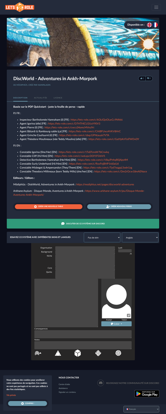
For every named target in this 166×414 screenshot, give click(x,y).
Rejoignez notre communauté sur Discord (132, 383)
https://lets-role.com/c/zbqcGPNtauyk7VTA (84, 135)
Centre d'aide (64, 384)
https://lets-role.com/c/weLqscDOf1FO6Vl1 (80, 156)
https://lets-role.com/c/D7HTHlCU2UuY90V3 (74, 123)
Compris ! (29, 403)
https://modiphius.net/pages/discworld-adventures (105, 184)
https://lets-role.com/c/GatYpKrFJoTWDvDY (114, 139)
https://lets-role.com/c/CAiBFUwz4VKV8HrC (95, 131)
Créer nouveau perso (121, 206)
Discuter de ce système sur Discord (85, 224)
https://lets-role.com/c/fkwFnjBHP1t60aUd (94, 163)
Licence (58, 98)
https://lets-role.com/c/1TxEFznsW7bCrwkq (84, 152)
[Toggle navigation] (156, 7)
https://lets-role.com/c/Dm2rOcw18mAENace (120, 171)
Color (116, 323)
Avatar (109, 319)
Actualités (40, 98)
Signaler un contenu (67, 392)
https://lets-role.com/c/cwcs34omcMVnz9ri (69, 127)
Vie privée (11, 395)
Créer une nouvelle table (50, 206)
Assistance (63, 388)
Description (20, 98)
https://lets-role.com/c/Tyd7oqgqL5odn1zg (107, 167)
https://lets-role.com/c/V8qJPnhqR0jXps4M (103, 160)
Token (124, 319)
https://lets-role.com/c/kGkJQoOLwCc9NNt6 (97, 119)
